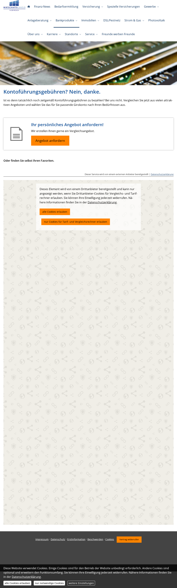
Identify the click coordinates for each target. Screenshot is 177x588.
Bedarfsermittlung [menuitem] (66, 6)
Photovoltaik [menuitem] (156, 20)
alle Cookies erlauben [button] (54, 211)
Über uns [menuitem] (33, 34)
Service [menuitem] (90, 34)
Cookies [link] (109, 539)
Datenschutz (58, 539)
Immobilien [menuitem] (88, 20)
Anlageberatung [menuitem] (37, 20)
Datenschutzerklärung (162, 174)
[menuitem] (28, 7)
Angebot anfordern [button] (50, 140)
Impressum (42, 539)
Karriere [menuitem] (52, 34)
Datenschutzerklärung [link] (102, 202)
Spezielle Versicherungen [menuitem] (123, 6)
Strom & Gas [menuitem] (132, 20)
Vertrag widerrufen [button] (129, 539)
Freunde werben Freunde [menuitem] (118, 34)
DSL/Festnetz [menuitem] (111, 20)
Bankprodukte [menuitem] (65, 20)
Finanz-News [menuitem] (42, 6)
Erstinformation (76, 539)
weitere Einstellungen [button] (81, 583)
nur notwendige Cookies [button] (49, 583)
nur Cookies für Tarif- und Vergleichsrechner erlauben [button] (75, 221)
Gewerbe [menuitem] (150, 6)
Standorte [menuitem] (71, 34)
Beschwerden (95, 539)
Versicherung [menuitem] (91, 6)
